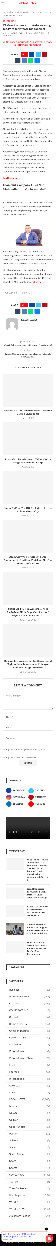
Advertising (29, 1242)
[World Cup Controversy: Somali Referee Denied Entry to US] (28, 390)
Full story (36, 282)
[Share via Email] (37, 60)
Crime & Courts (29, 1024)
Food (29, 1065)
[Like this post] (25, 54)
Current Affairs (29, 1037)
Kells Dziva (18, 33)
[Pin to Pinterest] (44, 54)
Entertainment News (29, 1058)
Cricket (29, 1017)
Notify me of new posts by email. (19, 757)
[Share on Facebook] (31, 54)
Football (29, 1072)
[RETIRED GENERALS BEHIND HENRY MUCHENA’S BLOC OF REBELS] (15, 911)
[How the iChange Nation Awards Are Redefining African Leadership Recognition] (15, 947)
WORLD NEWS (29, 1209)
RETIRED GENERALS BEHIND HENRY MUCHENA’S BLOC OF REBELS (38, 911)
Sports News (29, 1174)
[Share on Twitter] (38, 54)
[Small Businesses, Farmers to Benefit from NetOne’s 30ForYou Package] (15, 893)
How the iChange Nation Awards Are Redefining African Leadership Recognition (37, 948)
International (29, 1078)
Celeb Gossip (29, 1003)
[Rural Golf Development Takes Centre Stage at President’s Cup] (28, 438)
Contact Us (45, 1242)
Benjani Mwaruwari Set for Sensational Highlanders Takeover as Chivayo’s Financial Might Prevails (28, 664)
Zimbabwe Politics (29, 1216)
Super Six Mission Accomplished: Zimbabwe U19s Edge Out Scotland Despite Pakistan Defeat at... (28, 612)
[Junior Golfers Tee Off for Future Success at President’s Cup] (28, 487)
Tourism (29, 1181)
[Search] (53, 3)
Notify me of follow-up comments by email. (24, 749)
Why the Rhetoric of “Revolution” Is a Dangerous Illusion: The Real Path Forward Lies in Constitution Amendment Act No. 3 (37, 870)
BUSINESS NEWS (29, 996)
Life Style (29, 1085)
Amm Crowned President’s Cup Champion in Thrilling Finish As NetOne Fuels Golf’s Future (28, 560)
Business (29, 989)
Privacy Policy (12, 1242)
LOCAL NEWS (29, 1099)
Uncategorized (29, 1195)
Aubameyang (11, 293)
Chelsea (26, 293)
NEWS (29, 1113)
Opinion (29, 1120)
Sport (29, 1161)
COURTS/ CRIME (29, 1010)
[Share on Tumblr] (17, 60)
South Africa (29, 1154)
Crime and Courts (29, 1030)
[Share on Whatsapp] (30, 60)
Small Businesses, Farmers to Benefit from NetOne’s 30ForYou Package (37, 893)
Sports (29, 1168)
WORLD (29, 1202)
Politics (29, 1133)
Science (29, 1140)
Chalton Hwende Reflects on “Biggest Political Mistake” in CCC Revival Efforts (37, 929)
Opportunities (29, 1126)
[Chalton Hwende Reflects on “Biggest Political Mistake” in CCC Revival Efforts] (15, 929)
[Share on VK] (24, 60)
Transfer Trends (29, 1188)
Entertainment (29, 1051)
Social (29, 1147)
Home (5, 12)
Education (29, 1044)
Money (29, 1106)
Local (29, 1092)
